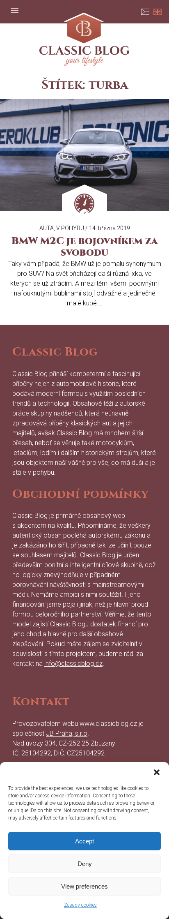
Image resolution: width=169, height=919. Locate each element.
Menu (14, 10)
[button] (157, 772)
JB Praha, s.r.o (66, 733)
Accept (84, 841)
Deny (85, 863)
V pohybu (70, 228)
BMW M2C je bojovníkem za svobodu (84, 247)
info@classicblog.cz (73, 663)
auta (46, 228)
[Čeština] (145, 10)
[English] (157, 10)
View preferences (84, 886)
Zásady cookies (80, 905)
